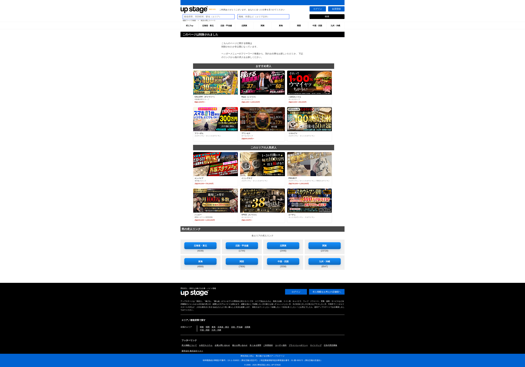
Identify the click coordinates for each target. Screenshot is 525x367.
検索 (327, 16)
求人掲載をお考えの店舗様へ (327, 292)
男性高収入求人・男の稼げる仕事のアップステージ (262, 356)
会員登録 (336, 9)
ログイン (317, 9)
